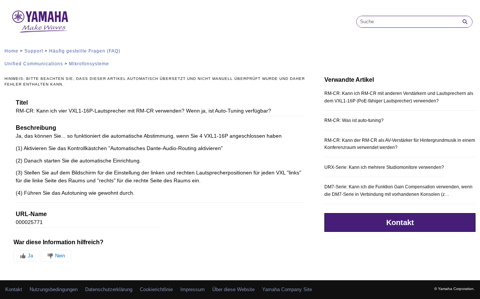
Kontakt (400, 222)
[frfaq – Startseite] (40, 22)
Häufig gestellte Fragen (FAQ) (84, 51)
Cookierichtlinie (156, 289)
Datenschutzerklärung (108, 289)
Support (33, 51)
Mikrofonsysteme (89, 63)
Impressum (192, 289)
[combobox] (407, 21)
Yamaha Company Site (287, 289)
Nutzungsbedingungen (54, 289)
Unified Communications (33, 63)
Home (11, 51)
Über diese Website (233, 289)
